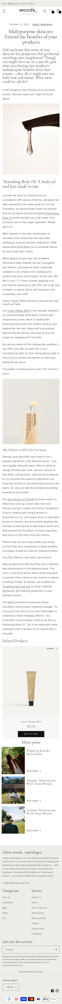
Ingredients (7, 902)
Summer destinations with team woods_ (41, 782)
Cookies (35, 923)
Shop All (6, 897)
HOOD (40, 972)
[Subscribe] (55, 949)
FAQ (4, 918)
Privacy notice (37, 928)
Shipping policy (38, 918)
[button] (3, 11)
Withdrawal (36, 934)
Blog (4, 908)
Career (34, 902)
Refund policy (37, 913)
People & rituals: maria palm (38, 752)
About (5, 913)
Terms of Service (39, 908)
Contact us (36, 897)
